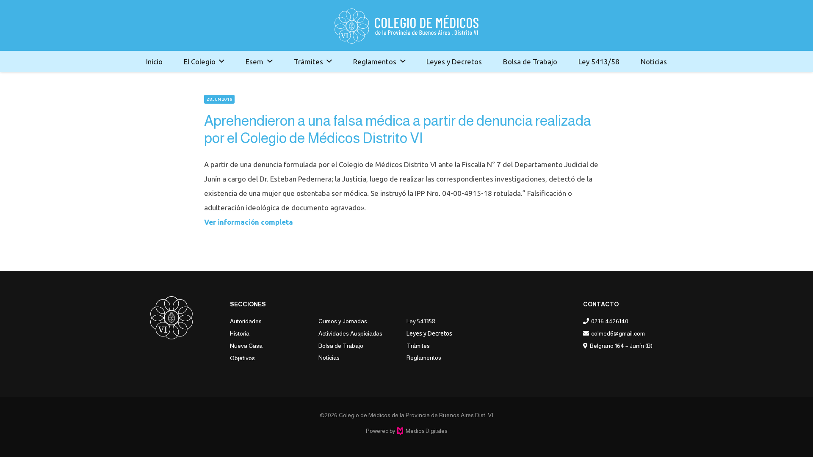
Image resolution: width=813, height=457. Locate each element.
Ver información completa (248, 222)
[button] (221, 61)
